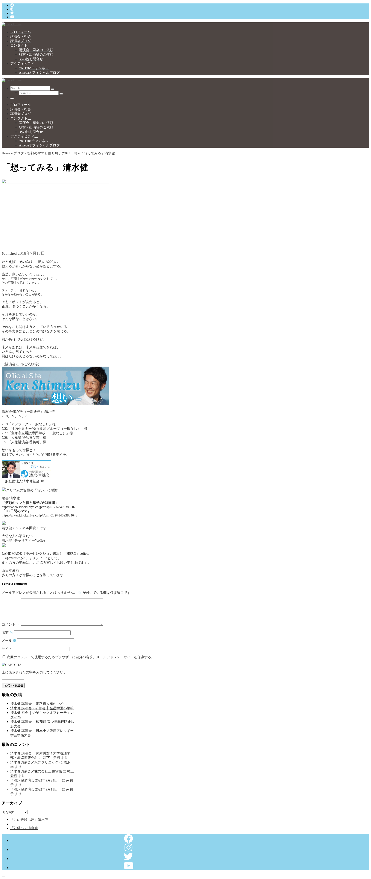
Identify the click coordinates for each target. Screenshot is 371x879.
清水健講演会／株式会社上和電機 (36, 771)
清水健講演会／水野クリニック (34, 762)
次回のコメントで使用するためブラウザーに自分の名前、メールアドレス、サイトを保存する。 (81, 657)
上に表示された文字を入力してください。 (34, 672)
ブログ (19, 153)
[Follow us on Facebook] (12, 5)
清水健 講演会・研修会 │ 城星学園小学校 (42, 708)
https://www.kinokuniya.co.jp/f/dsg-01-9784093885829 (39, 507)
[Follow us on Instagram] (11, 9)
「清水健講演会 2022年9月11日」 (35, 789)
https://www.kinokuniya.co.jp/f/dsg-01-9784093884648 (39, 515)
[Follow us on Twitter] (12, 13)
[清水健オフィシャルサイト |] (11, 24)
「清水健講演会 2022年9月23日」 (35, 780)
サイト (7, 648)
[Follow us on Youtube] (12, 17)
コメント (11, 624)
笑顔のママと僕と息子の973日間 (52, 153)
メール (9, 640)
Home (6, 153)
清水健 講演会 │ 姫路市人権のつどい (38, 703)
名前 (7, 632)
